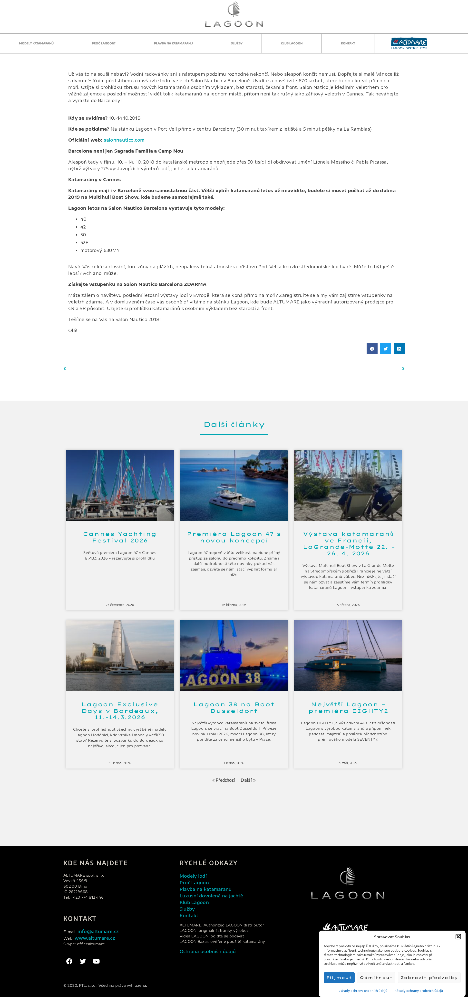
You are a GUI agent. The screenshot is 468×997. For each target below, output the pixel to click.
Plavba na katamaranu (173, 43)
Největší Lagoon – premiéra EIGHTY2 (348, 707)
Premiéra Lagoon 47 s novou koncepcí (234, 537)
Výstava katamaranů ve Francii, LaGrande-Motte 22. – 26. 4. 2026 (348, 543)
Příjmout (339, 977)
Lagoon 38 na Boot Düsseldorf (234, 707)
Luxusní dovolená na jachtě (211, 895)
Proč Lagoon (194, 882)
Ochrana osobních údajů (208, 951)
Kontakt (348, 43)
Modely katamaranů (36, 43)
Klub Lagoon (291, 43)
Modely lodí (193, 876)
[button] (458, 936)
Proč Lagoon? (104, 43)
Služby (237, 43)
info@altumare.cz (98, 931)
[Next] (319, 368)
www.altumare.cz (95, 938)
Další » (248, 780)
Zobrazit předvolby (429, 977)
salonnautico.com (124, 140)
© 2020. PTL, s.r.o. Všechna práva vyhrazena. (105, 985)
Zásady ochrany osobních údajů (363, 991)
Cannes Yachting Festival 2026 (120, 537)
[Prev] (148, 368)
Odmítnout (376, 977)
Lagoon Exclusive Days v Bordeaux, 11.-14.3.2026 (119, 711)
